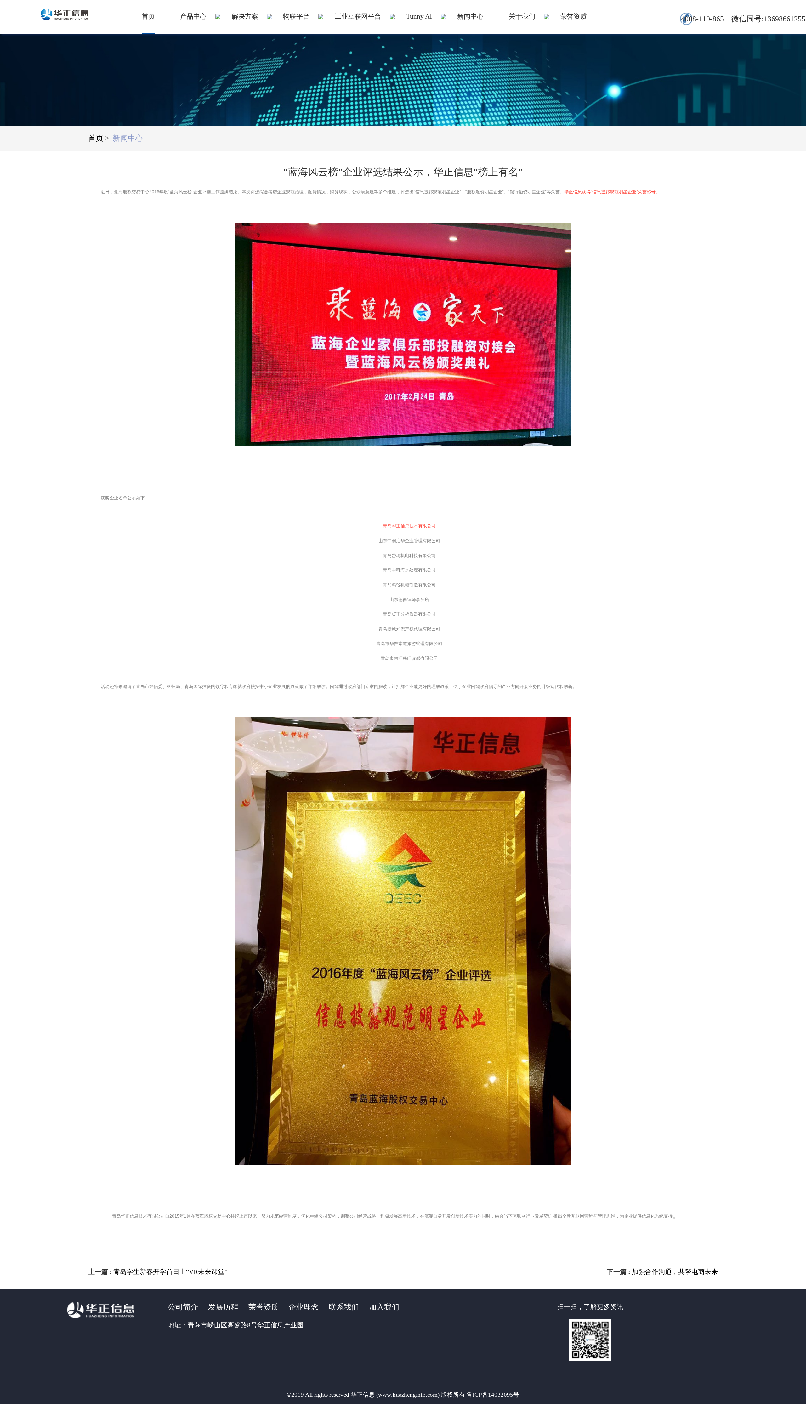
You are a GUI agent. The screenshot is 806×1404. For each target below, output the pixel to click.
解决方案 (245, 16)
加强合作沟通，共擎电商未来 (675, 1272)
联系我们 (344, 1307)
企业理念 (303, 1307)
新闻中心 (470, 16)
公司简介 (183, 1307)
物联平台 (296, 16)
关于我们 (522, 16)
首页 (148, 16)
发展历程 (223, 1307)
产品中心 (193, 16)
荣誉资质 (573, 16)
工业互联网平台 (358, 16)
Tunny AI (419, 16)
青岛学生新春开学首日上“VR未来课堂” (170, 1272)
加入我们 (384, 1307)
